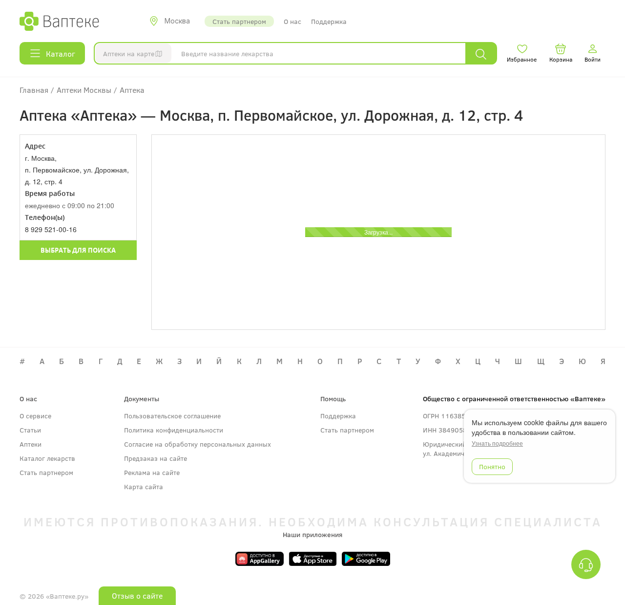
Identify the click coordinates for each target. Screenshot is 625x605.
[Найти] (481, 54)
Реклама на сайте (152, 472)
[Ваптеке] (59, 21)
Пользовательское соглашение (172, 415)
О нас (292, 21)
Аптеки (31, 444)
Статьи (30, 429)
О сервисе (35, 415)
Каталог (60, 53)
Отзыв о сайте (137, 595)
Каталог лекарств (47, 458)
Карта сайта (143, 486)
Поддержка (329, 21)
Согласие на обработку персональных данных (197, 444)
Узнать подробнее (497, 443)
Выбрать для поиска (78, 250)
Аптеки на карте (128, 53)
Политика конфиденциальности (173, 429)
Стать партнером (239, 21)
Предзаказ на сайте (155, 458)
